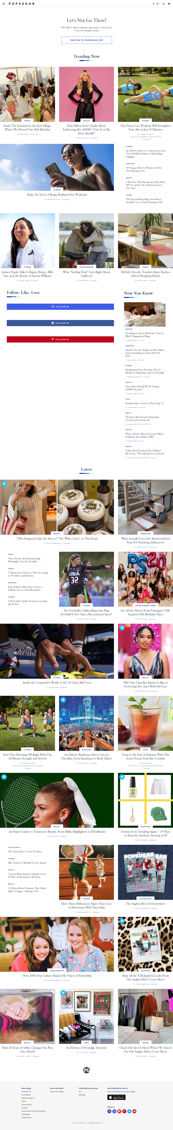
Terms (24, 1101)
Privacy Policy (27, 1105)
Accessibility (26, 1095)
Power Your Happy (57, 1092)
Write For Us (26, 1092)
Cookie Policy (26, 1118)
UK (80, 1092)
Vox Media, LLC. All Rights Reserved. (89, 1123)
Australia (82, 1095)
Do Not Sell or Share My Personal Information (34, 1112)
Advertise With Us (28, 1098)
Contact (25, 1108)
